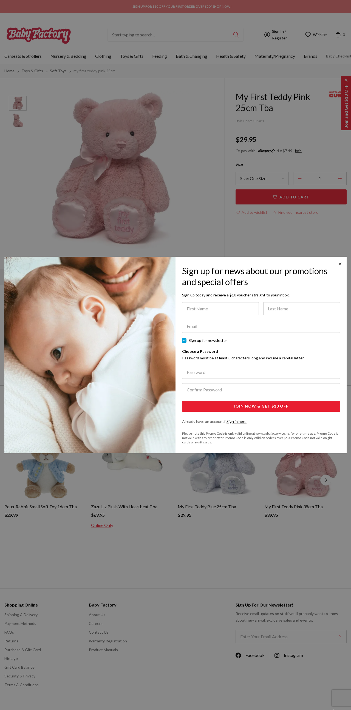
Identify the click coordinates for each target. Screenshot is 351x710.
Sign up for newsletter (208, 340)
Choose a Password (243, 354)
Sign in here (237, 421)
